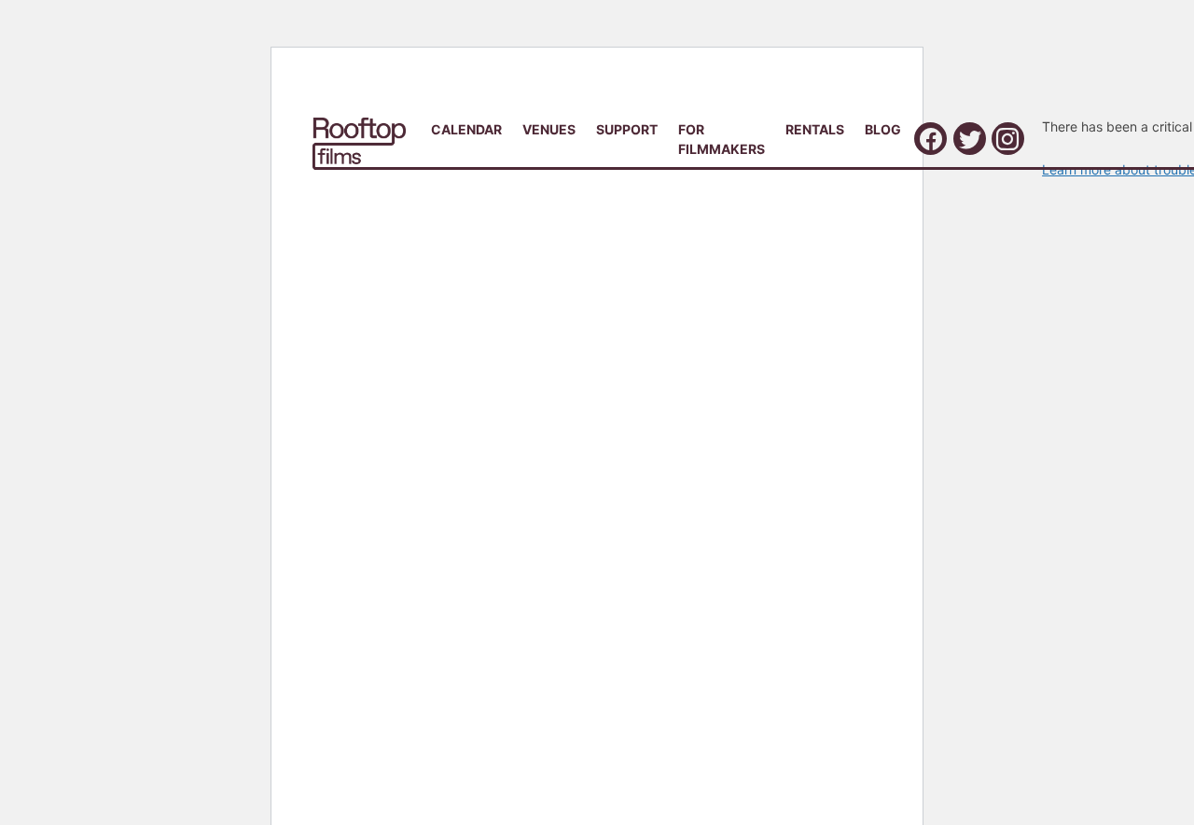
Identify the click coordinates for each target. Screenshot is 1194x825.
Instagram (1008, 138)
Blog (883, 129)
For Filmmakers (721, 139)
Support (627, 129)
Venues (549, 129)
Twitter (969, 138)
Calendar (466, 129)
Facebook (930, 138)
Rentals (814, 129)
